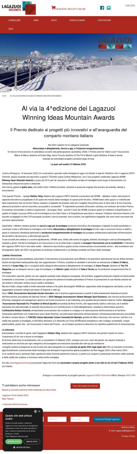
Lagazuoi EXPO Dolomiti (97, 375)
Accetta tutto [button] (14, 441)
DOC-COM (130, 375)
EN (128, 5)
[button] (22, 447)
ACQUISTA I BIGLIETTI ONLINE (70, 9)
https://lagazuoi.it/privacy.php (16, 436)
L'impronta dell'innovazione (14, 404)
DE (132, 5)
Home (4, 96)
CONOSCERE (14, 20)
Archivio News (128, 427)
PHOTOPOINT (104, 20)
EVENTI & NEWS (77, 20)
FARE (35, 20)
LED (108, 347)
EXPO (54, 20)
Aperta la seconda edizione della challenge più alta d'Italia (29, 390)
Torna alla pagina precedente (85, 386)
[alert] (23, 429)
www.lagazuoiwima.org (20, 363)
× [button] (39, 411)
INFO (10, 29)
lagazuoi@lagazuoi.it (125, 430)
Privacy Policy (128, 436)
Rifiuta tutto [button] (31, 441)
